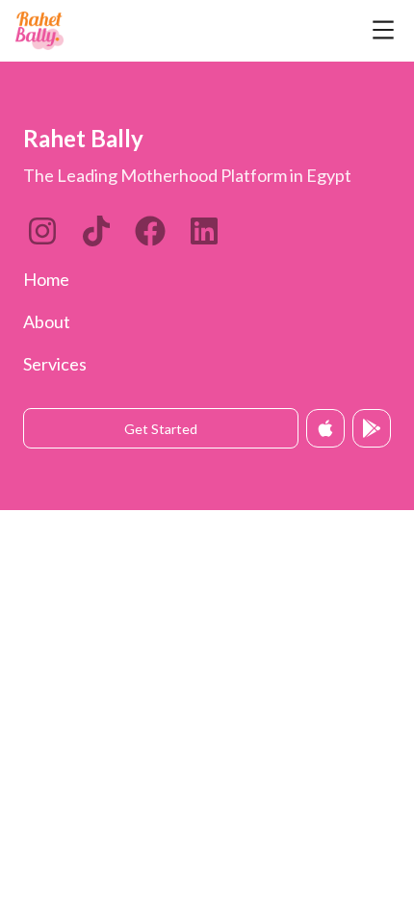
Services (55, 363)
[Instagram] (42, 231)
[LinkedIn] (96, 231)
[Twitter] (150, 231)
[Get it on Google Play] (371, 428)
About (46, 321)
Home (46, 279)
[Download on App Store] (325, 428)
